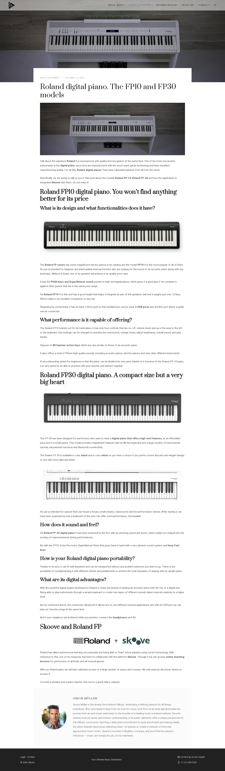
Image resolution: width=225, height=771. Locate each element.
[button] (215, 5)
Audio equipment (140, 5)
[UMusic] (11, 5)
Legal (23, 757)
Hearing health (166, 5)
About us (187, 5)
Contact (204, 5)
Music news (116, 5)
